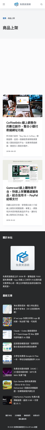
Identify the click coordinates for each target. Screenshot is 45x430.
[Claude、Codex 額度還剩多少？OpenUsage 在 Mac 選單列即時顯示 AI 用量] (7, 334)
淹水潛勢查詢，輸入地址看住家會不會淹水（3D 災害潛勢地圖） (27, 308)
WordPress (29, 427)
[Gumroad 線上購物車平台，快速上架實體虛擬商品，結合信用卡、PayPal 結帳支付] (22, 171)
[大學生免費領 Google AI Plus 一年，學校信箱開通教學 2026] (7, 359)
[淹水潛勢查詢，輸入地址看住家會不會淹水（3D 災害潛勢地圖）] (7, 309)
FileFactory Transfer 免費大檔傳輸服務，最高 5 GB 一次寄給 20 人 (26, 400)
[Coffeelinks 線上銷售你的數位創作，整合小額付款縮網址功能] (22, 106)
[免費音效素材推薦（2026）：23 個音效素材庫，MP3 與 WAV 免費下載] (7, 372)
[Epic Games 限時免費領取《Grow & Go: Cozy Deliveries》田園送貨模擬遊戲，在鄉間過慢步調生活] (7, 384)
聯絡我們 (27, 415)
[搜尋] (41, 4)
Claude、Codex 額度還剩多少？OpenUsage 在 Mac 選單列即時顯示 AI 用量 (26, 334)
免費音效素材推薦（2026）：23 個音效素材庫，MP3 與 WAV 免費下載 (26, 372)
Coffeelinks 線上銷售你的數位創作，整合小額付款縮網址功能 (22, 126)
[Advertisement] (22, 67)
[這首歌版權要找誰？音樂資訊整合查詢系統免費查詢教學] (7, 347)
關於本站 (9, 415)
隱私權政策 (22, 419)
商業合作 (36, 415)
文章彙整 (18, 415)
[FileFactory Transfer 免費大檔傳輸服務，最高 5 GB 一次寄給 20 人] (7, 400)
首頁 (4, 18)
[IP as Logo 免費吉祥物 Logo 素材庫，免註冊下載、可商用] (7, 321)
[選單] (4, 4)
